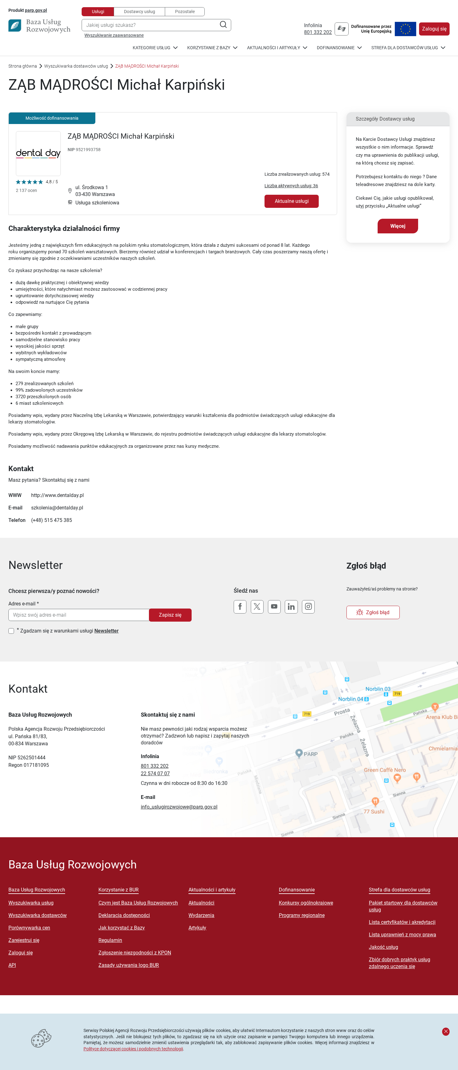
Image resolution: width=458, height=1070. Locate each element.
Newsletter (106, 631)
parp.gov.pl (36, 10)
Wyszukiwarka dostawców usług (76, 66)
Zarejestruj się (23, 940)
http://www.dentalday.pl (57, 495)
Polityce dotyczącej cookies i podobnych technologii (133, 1048)
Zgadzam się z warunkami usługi (69, 631)
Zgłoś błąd (377, 612)
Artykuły (197, 928)
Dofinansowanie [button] (336, 47)
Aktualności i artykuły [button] (273, 47)
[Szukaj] (223, 25)
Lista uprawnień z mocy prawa (402, 935)
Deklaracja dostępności (124, 915)
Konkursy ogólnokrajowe (306, 903)
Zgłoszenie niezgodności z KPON (134, 953)
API (12, 965)
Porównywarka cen (29, 928)
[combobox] (156, 25)
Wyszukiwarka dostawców (37, 915)
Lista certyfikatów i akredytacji (402, 922)
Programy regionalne (302, 915)
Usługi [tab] (98, 11)
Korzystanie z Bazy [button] (208, 47)
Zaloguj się (434, 29)
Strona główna (22, 66)
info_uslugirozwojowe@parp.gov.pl (179, 807)
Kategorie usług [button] (151, 47)
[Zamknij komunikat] (446, 1032)
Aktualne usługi (292, 201)
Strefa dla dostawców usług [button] (404, 47)
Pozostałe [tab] (185, 11)
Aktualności (201, 903)
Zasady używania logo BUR (128, 965)
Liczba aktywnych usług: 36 (291, 185)
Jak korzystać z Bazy (121, 928)
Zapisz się (170, 615)
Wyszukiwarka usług (31, 903)
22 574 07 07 (155, 773)
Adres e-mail (22, 604)
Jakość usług (383, 947)
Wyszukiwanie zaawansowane (114, 35)
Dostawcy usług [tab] (139, 11)
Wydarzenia (201, 915)
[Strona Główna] (39, 26)
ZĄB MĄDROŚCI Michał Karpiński (121, 136)
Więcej (397, 226)
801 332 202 (318, 32)
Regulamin (110, 940)
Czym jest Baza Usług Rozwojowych (138, 903)
